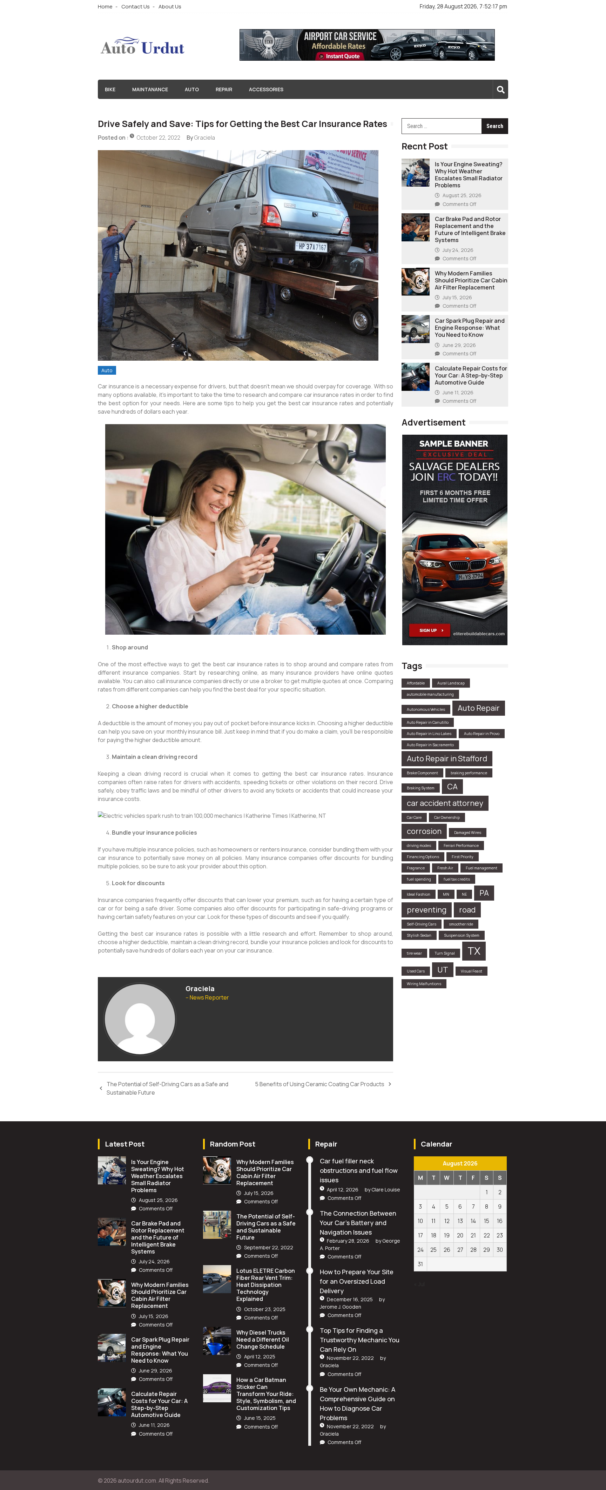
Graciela (204, 137)
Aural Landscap (451, 683)
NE (464, 894)
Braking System (421, 788)
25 (433, 1250)
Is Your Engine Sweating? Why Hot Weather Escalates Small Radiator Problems (469, 174)
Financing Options (423, 856)
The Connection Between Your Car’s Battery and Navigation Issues (358, 1222)
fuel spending (419, 879)
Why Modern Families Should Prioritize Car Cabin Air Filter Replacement (471, 280)
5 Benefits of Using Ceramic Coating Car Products (319, 1084)
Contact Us (135, 6)
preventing (426, 909)
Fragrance (416, 868)
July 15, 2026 (457, 297)
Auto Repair (479, 708)
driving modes (419, 845)
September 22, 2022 (268, 1247)
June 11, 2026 (458, 392)
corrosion (424, 831)
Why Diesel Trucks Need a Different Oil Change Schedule (262, 1339)
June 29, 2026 (459, 345)
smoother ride (461, 924)
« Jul (419, 1284)
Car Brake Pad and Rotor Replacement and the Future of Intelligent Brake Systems (470, 229)
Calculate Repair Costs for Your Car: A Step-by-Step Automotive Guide (471, 375)
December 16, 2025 (350, 1299)
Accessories (266, 89)
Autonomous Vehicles (426, 709)
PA (484, 893)
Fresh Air (445, 868)
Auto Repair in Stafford (447, 758)
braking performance (469, 772)
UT (442, 969)
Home (105, 6)
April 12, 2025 (259, 1356)
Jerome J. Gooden (340, 1306)
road (467, 909)
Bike (110, 89)
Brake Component (422, 772)
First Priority (462, 856)
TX (473, 951)
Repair (224, 89)
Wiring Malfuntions (424, 983)
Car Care (414, 817)
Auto (192, 89)
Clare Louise (385, 1189)
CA (452, 786)
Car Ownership (447, 817)
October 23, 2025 (264, 1309)
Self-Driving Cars (421, 924)
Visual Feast (471, 971)
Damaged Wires (467, 832)
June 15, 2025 (260, 1418)
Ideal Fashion (418, 894)
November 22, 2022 (350, 1358)
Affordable (416, 683)
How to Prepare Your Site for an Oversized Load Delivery (356, 1281)
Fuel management (481, 868)
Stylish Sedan (419, 935)
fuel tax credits (457, 879)
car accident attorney (445, 803)
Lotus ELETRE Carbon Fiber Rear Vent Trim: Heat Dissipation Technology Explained (265, 1285)
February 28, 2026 (348, 1240)
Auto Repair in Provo (481, 733)
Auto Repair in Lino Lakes (429, 733)
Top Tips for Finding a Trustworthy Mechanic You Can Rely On (359, 1340)
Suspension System (461, 935)
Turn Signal (445, 953)
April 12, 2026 (342, 1189)
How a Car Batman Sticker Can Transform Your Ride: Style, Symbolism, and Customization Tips (266, 1394)
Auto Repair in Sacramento (430, 744)
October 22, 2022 (158, 137)
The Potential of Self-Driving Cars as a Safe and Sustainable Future (167, 1088)
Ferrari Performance (461, 845)
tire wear (414, 953)
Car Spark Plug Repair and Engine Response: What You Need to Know (470, 328)
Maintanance (150, 89)
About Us (170, 6)
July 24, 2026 (458, 250)
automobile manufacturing (430, 694)
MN (446, 894)
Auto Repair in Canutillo (428, 722)
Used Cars (416, 971)
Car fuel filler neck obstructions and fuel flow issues (359, 1170)
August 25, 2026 (462, 195)
